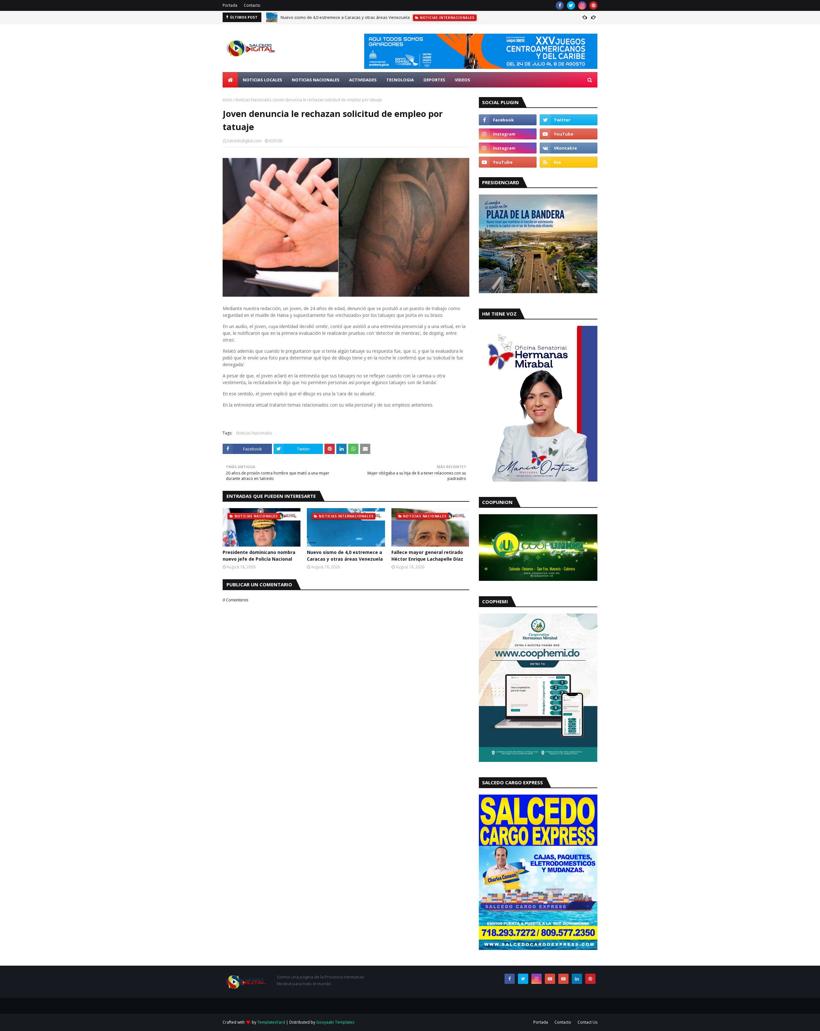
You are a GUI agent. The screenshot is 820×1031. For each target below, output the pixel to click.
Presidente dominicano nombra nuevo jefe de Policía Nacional (259, 555)
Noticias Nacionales (253, 100)
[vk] (568, 148)
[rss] (568, 162)
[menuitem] (230, 79)
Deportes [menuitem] (434, 80)
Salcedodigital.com (244, 141)
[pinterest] (593, 5)
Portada (230, 5)
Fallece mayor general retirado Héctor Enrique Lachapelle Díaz (341, 18)
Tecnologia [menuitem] (400, 80)
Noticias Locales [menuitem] (262, 80)
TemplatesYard (271, 1022)
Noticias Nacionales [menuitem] (316, 80)
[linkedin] (577, 979)
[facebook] (560, 5)
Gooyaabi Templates (335, 1022)
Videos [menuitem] (462, 80)
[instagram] (582, 5)
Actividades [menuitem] (363, 80)
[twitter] (571, 5)
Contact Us (587, 1022)
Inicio (227, 100)
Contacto (252, 5)
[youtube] (568, 133)
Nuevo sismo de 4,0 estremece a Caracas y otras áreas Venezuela (345, 555)
